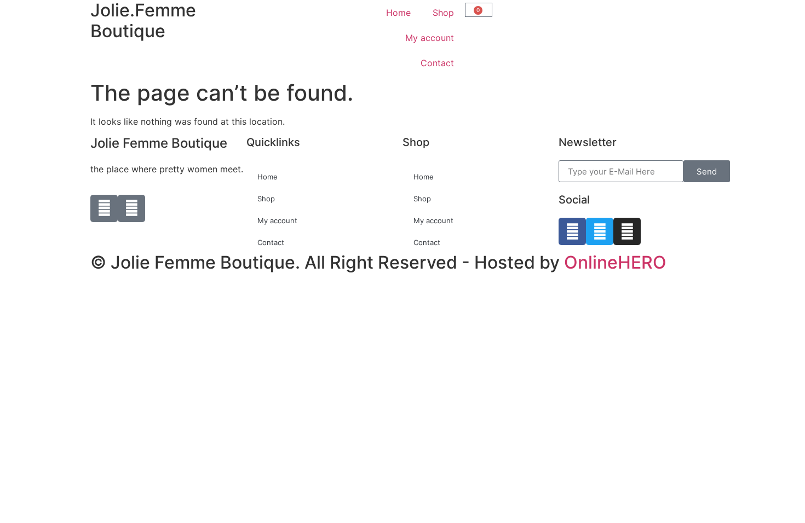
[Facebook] (572, 231)
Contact (437, 62)
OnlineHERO (615, 262)
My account (429, 37)
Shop (443, 12)
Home (398, 12)
